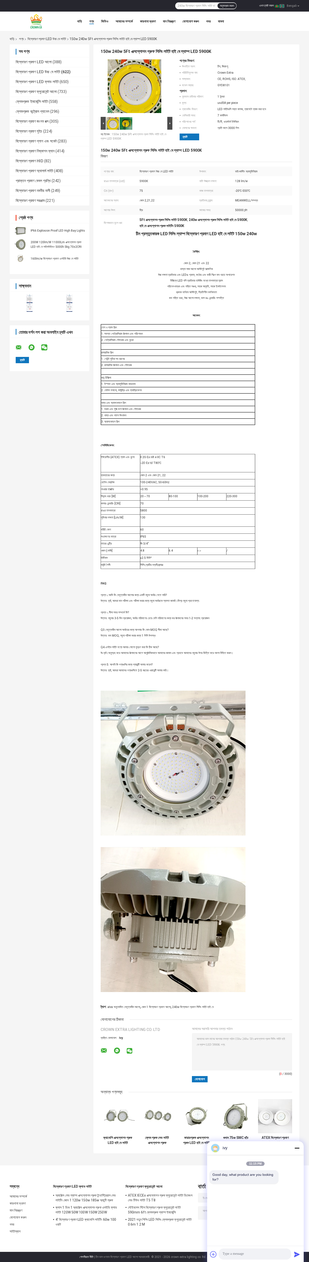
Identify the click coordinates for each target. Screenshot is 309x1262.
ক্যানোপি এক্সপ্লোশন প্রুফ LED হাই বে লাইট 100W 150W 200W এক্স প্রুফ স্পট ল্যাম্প (117, 1140)
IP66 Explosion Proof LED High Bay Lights (58, 230)
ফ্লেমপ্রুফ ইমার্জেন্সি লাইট (32, 101)
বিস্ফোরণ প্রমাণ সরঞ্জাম (30, 200)
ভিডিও (104, 21)
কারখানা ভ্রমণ (148, 21)
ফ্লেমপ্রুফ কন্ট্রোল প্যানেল (32, 111)
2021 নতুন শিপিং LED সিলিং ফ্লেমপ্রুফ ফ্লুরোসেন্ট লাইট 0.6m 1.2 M (160, 1222)
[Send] (297, 1254)
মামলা (221, 21)
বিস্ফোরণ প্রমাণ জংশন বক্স (32, 121)
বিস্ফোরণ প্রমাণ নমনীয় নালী (33, 190)
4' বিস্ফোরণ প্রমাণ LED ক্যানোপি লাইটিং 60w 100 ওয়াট (86, 1222)
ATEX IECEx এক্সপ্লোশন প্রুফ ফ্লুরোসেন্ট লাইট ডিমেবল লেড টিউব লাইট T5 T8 (160, 1197)
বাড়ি (79, 21)
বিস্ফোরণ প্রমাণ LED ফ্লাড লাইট (37, 81)
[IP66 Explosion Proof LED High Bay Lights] (20, 230)
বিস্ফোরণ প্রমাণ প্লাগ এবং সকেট (36, 141)
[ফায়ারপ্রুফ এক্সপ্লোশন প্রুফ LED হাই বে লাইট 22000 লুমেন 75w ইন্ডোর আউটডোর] (196, 1116)
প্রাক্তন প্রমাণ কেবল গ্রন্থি (33, 180)
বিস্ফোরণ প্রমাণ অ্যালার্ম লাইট (34, 171)
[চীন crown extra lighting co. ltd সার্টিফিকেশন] (29, 303)
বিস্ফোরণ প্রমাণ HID (29, 161)
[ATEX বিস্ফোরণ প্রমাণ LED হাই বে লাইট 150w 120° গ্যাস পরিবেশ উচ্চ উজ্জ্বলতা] (275, 1116)
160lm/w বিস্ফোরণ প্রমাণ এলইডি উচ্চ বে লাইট (54, 258)
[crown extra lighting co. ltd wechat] (47, 347)
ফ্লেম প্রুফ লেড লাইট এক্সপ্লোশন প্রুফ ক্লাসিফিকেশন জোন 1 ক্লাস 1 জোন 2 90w (157, 1140)
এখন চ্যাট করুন (266, 5)
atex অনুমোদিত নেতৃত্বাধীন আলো (123, 1007)
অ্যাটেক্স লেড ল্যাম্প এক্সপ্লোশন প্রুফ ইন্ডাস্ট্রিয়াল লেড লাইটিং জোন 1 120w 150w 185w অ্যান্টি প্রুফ (86, 1197)
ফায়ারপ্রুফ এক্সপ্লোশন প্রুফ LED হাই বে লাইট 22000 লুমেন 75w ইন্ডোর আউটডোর (196, 1140)
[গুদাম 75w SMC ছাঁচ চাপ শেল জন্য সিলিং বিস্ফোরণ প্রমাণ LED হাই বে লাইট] (236, 1116)
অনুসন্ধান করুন (227, 5)
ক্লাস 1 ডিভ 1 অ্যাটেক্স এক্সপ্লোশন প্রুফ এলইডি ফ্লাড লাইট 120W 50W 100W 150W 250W (86, 1209)
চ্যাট (185, 137)
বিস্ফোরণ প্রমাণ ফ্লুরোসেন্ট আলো (36, 91)
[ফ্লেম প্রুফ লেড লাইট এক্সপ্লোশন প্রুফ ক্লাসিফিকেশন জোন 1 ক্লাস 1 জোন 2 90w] (157, 1116)
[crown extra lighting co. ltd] (36, 21)
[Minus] (297, 1148)
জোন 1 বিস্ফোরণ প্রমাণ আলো (156, 1007)
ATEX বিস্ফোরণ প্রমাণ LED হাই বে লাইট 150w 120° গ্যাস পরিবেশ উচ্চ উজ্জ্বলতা (275, 1140)
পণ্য (91, 21)
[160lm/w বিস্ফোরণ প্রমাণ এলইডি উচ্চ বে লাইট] (20, 258)
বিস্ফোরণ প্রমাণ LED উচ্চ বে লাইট (47, 39)
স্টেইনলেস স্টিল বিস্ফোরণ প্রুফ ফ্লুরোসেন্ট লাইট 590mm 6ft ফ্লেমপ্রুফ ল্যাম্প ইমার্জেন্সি (154, 1209)
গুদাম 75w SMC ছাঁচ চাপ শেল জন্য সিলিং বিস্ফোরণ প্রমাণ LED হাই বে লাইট (235, 1140)
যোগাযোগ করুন (191, 21)
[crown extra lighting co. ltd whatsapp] (34, 347)
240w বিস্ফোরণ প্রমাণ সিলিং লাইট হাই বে (193, 1007)
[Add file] (213, 1254)
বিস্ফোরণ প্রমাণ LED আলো (34, 62)
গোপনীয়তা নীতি (86, 1257)
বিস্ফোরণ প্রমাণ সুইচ (29, 131)
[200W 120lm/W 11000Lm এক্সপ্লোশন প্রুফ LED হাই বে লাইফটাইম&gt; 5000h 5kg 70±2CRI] (20, 244)
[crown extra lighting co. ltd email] (22, 347)
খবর (208, 21)
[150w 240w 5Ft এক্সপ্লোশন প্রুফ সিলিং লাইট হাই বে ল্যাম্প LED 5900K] (134, 87)
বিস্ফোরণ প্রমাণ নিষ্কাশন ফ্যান (35, 151)
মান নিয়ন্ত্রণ (169, 21)
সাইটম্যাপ (15, 1231)
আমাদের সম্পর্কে (124, 21)
